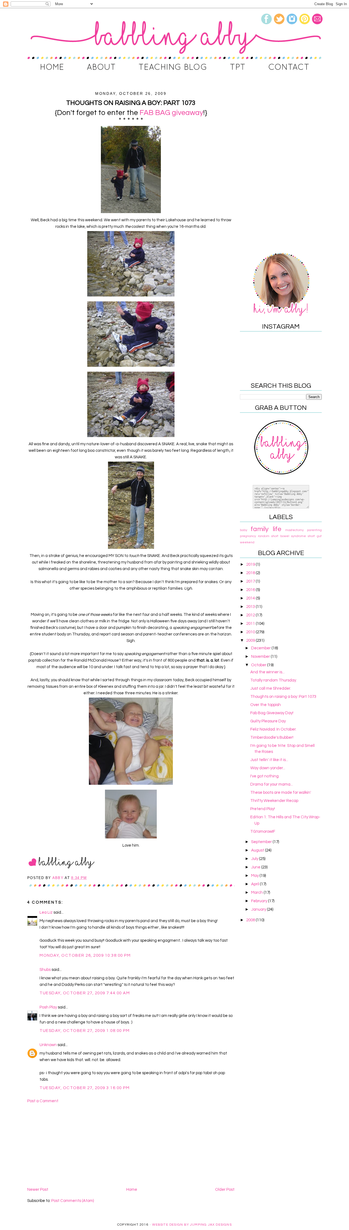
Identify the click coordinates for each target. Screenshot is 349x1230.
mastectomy (294, 530)
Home (131, 1189)
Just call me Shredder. (270, 688)
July (255, 859)
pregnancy (248, 536)
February (259, 901)
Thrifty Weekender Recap (274, 801)
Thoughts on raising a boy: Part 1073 (283, 697)
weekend (247, 542)
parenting (314, 530)
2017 (251, 581)
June (256, 867)
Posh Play (48, 1007)
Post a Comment (42, 1101)
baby (243, 530)
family (260, 529)
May (255, 876)
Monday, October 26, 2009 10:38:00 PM (85, 955)
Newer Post (37, 1189)
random (263, 536)
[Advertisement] (130, 1145)
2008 (251, 920)
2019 (251, 564)
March (257, 892)
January (259, 909)
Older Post (224, 1189)
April (255, 884)
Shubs (45, 970)
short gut (315, 536)
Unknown (48, 1045)
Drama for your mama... (271, 784)
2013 (251, 607)
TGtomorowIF (262, 831)
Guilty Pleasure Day (268, 721)
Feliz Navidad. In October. (273, 729)
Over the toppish (265, 705)
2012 (251, 615)
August (258, 850)
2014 (251, 598)
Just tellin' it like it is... (269, 760)
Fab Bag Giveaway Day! (271, 713)
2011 (251, 624)
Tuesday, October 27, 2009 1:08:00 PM (85, 1031)
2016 (251, 590)
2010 (251, 632)
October (259, 665)
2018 (251, 573)
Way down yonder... (267, 768)
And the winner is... (267, 672)
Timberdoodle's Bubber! (271, 737)
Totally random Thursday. (273, 680)
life (277, 529)
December (261, 648)
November (261, 657)
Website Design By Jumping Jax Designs (192, 1224)
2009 (251, 640)
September (262, 842)
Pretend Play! (262, 809)
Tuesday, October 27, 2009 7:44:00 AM (85, 993)
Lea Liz (46, 912)
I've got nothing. (264, 776)
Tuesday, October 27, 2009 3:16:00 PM (85, 1088)
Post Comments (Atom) (72, 1201)
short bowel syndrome (288, 536)
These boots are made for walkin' (280, 792)
